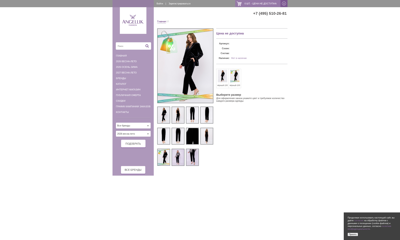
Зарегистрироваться (179, 3)
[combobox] (133, 125)
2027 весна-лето (126, 72)
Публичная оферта (128, 95)
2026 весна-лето (126, 61)
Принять (353, 234)
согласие (358, 220)
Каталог (121, 84)
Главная (161, 21)
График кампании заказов (133, 106)
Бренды (121, 78)
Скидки (120, 100)
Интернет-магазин (128, 89)
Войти (160, 3)
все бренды (133, 170)
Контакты (122, 112)
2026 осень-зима (127, 67)
